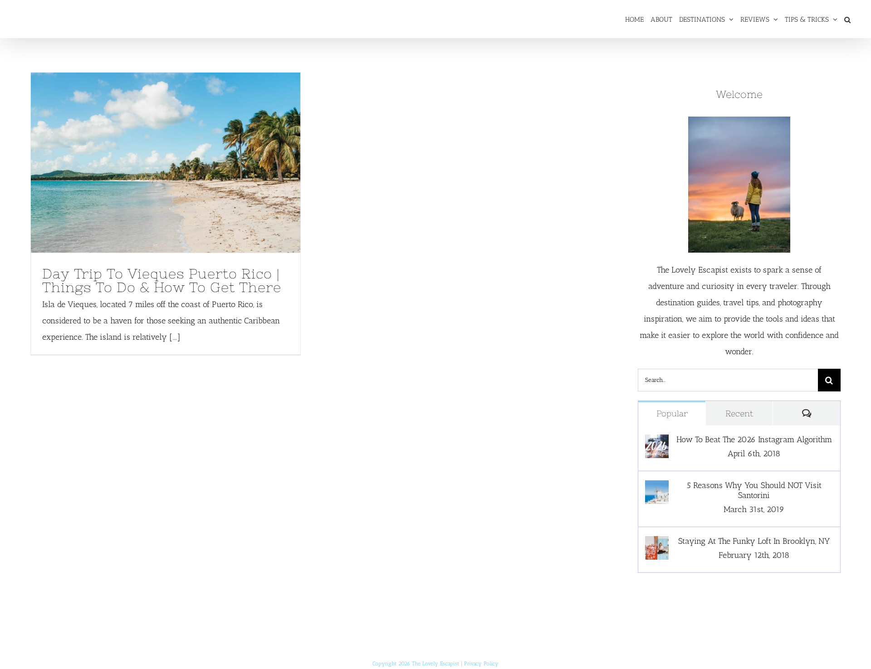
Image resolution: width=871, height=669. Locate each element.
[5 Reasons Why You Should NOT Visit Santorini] (657, 488)
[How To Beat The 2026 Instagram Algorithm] (657, 443)
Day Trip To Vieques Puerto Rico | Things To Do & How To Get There (148, 162)
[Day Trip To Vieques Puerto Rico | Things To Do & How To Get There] (165, 163)
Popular (672, 413)
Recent (739, 413)
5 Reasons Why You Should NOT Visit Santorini (754, 490)
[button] (847, 19)
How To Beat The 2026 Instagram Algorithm (754, 439)
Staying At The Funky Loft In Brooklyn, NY (754, 541)
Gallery (182, 162)
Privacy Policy (481, 663)
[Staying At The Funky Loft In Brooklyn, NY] (657, 544)
